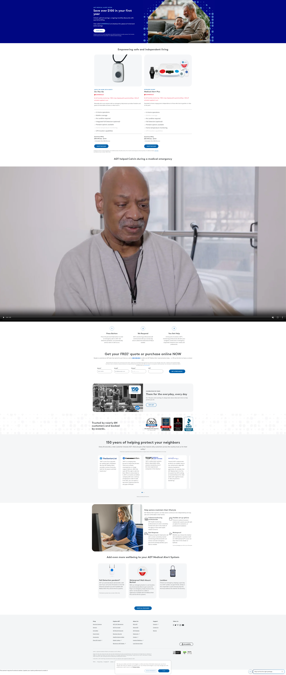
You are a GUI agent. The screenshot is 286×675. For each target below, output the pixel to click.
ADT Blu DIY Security (118, 630)
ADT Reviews (136, 630)
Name (99, 368)
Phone (133, 368)
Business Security (117, 634)
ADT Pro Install (116, 627)
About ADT (135, 627)
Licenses (112, 661)
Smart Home (96, 634)
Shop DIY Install (97, 640)
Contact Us (155, 627)
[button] (186, 644)
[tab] (142, 492)
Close (163, 670)
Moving (155, 630)
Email (116, 368)
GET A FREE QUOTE (177, 371)
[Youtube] (183, 625)
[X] (176, 625)
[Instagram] (180, 625)
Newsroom (136, 634)
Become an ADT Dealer (119, 643)
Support (155, 624)
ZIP (149, 368)
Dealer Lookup (116, 640)
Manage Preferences (151, 670)
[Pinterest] (178, 625)
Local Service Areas (138, 643)
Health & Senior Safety (118, 637)
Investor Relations (137, 640)
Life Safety (95, 630)
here (120, 35)
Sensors (95, 627)
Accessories (96, 637)
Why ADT (135, 624)
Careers (135, 637)
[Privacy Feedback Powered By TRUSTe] (187, 657)
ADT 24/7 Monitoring (118, 624)
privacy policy (147, 365)
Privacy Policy (136, 667)
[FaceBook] (174, 625)
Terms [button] (94, 661)
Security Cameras (97, 624)
